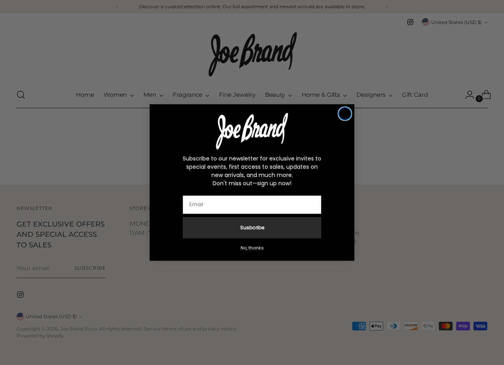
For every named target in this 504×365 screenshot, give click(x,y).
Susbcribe (252, 227)
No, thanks (252, 248)
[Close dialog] (345, 113)
